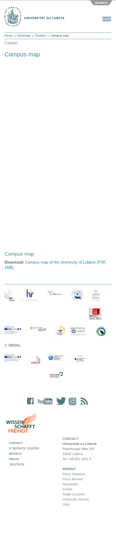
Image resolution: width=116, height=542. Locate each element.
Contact (40, 35)
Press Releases (74, 474)
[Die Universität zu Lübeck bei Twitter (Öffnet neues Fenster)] (59, 405)
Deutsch (16, 464)
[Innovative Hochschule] (56, 375)
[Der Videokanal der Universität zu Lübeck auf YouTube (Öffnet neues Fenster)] (44, 405)
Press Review (72, 479)
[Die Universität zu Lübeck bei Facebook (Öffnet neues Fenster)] (30, 405)
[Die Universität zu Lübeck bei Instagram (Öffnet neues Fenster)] (71, 405)
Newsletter (70, 484)
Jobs (66, 504)
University (23, 35)
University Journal (75, 499)
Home (8, 35)
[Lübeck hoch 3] (35, 360)
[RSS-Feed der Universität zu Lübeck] (83, 405)
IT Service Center (24, 448)
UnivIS (14, 459)
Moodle (15, 453)
